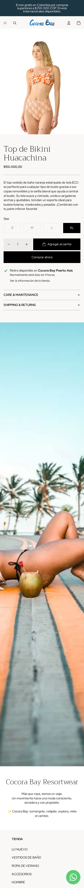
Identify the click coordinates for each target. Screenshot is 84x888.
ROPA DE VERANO (25, 866)
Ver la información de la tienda (30, 281)
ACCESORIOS (22, 874)
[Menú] (5, 23)
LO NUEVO (20, 849)
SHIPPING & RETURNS (20, 305)
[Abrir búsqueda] (15, 23)
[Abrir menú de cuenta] (69, 23)
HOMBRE (18, 882)
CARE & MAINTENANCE (21, 295)
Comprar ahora (42, 257)
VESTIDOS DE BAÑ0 (26, 857)
